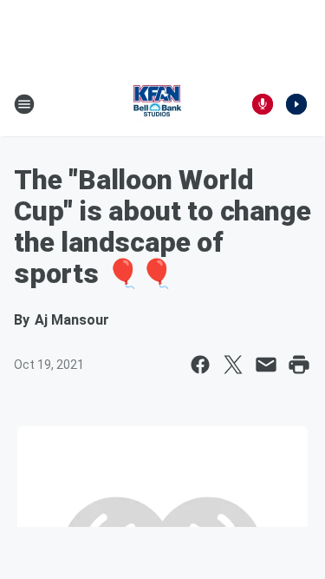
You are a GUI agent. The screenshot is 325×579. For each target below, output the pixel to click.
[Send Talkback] (262, 104)
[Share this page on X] (233, 364)
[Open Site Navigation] (24, 104)
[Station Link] (157, 104)
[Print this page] (299, 364)
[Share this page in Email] (266, 364)
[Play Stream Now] (296, 104)
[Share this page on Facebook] (200, 364)
